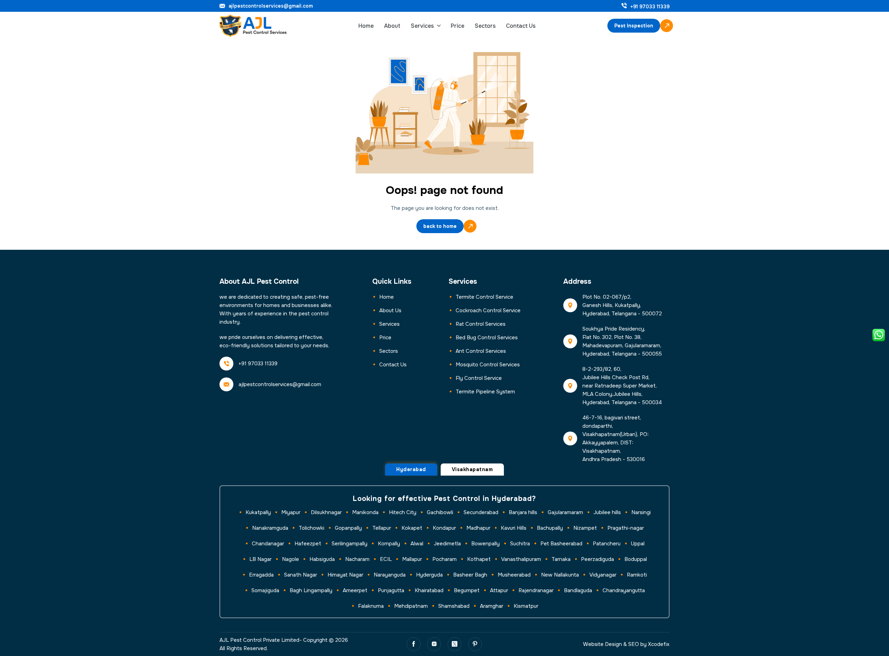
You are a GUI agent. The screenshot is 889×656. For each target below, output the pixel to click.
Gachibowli (440, 512)
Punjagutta (391, 590)
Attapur (499, 590)
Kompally (389, 543)
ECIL (386, 559)
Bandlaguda (578, 590)
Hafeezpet (307, 543)
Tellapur (381, 528)
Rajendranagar (536, 590)
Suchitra (520, 543)
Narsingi (641, 512)
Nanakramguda (270, 528)
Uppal (638, 543)
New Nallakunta (560, 574)
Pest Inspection (633, 26)
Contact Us (520, 25)
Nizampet (585, 528)
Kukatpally (258, 512)
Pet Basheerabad (561, 543)
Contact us (393, 364)
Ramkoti (637, 574)
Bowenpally (485, 543)
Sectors (485, 25)
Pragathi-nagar (625, 528)
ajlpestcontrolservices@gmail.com (271, 6)
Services (422, 25)
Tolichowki (311, 528)
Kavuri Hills (513, 528)
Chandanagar (268, 543)
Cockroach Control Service (488, 310)
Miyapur (290, 512)
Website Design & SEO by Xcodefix (626, 644)
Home (366, 25)
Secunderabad (481, 512)
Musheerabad (514, 574)
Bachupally (550, 528)
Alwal (416, 543)
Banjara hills (523, 512)
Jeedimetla (447, 543)
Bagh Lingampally (311, 590)
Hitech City (402, 512)
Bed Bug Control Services (487, 337)
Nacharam (357, 559)
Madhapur (478, 528)
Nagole (290, 559)
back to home (440, 226)
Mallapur (412, 559)
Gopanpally (348, 528)
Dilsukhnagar (326, 512)
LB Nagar (260, 559)
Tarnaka (561, 559)
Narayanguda (390, 574)
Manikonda (365, 512)
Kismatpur (526, 606)
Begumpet (467, 590)
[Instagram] (434, 644)
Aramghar (491, 606)
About (392, 25)
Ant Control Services (481, 351)
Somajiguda (265, 590)
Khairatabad (429, 590)
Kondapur (444, 528)
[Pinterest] (475, 644)
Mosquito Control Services (488, 364)
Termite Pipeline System (485, 391)
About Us (390, 310)
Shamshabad (454, 606)
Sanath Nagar (300, 574)
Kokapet (411, 528)
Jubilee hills (607, 512)
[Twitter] (455, 644)
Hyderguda (429, 574)
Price (457, 25)
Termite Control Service (484, 296)
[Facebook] (414, 644)
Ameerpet (355, 590)
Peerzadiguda (597, 559)
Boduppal (635, 559)
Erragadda (261, 574)
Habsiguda (322, 559)
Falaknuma (371, 606)
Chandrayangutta (624, 590)
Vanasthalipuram (521, 559)
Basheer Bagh (470, 574)
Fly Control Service (479, 378)
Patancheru (607, 543)
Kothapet (479, 559)
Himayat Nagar (345, 574)
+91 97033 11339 (650, 6)
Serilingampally (349, 543)
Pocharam (444, 559)
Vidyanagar (602, 574)
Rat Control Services (481, 324)
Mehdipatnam (411, 606)
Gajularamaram (565, 512)
